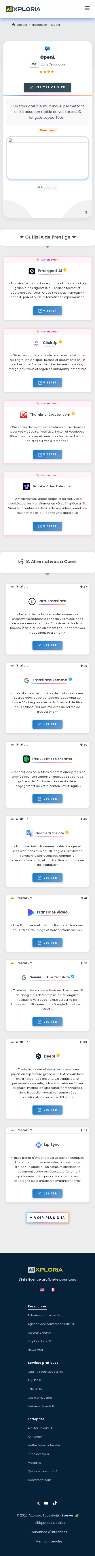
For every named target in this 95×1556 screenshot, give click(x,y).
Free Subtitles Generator (52, 759)
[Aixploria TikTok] (56, 1501)
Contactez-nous (39, 1480)
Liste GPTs (35, 1389)
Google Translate (49, 833)
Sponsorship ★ (39, 1454)
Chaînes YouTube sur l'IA (45, 1372)
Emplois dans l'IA (40, 1341)
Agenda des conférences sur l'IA (51, 1324)
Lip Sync (52, 1144)
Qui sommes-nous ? (42, 1471)
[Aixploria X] (39, 1501)
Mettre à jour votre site (44, 1445)
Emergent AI (50, 270)
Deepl (49, 1056)
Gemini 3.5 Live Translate (49, 977)
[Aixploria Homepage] (25, 8)
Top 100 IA (35, 1380)
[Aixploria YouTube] (47, 1501)
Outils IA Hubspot (40, 1398)
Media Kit (34, 1463)
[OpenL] (47, 158)
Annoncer (35, 1437)
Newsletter (35, 1350)
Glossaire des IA (39, 1333)
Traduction (39, 25)
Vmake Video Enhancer (52, 486)
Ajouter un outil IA (40, 1428)
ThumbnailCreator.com (50, 414)
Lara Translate (52, 601)
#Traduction (47, 187)
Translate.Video (52, 912)
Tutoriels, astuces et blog (46, 1315)
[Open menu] (87, 9)
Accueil (22, 25)
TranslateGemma (49, 680)
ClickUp (50, 342)
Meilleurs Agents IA (41, 1406)
